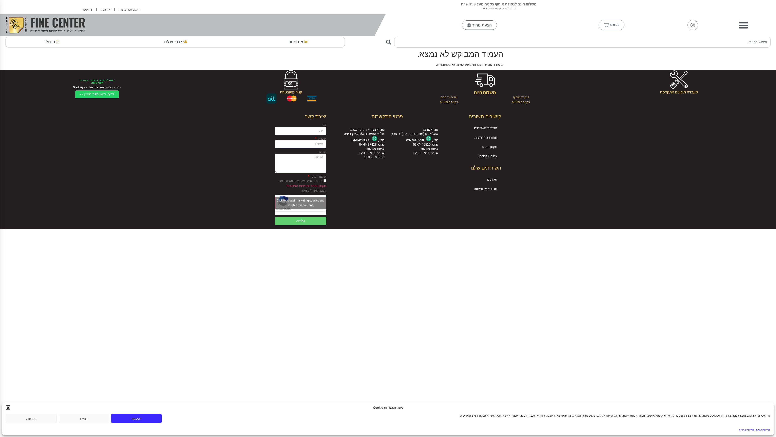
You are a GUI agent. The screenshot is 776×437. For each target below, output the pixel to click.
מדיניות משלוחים (485, 128)
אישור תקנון (318, 176)
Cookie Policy (487, 156)
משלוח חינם (485, 92)
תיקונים (492, 179)
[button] (8, 408)
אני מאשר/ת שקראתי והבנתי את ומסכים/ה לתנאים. (302, 185)
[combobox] (582, 42)
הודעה (322, 152)
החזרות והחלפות (485, 137)
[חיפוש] (389, 42)
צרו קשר (87, 9)
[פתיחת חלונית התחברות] (692, 25)
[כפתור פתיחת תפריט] (743, 25)
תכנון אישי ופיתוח (485, 189)
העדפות (31, 418)
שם (324, 125)
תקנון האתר (489, 147)
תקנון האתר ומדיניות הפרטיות (306, 186)
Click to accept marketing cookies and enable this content (301, 203)
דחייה (84, 418)
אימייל (321, 138)
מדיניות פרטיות (746, 429)
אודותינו (105, 9)
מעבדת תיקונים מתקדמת (679, 92)
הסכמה (136, 418)
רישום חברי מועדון (129, 9)
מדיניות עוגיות (763, 429)
